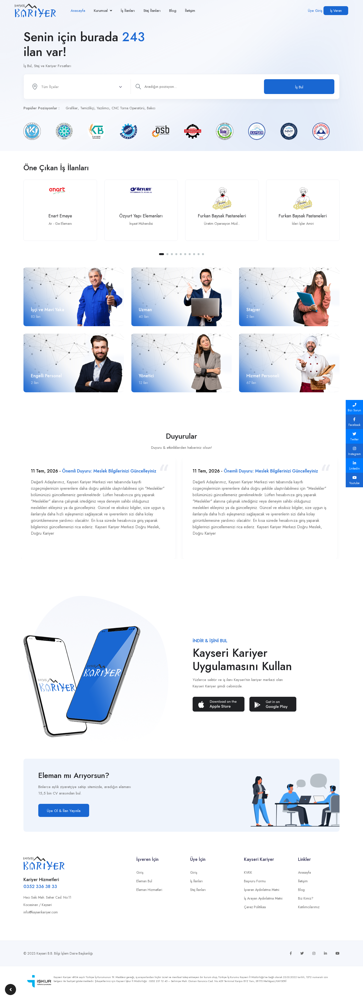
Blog (172, 10)
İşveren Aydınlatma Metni (261, 889)
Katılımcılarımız (309, 907)
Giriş (139, 872)
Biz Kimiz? (305, 898)
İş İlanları (128, 10)
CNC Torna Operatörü (128, 108)
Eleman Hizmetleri (149, 889)
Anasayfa (78, 10)
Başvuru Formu (255, 881)
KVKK (248, 872)
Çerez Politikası (255, 907)
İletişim (190, 10)
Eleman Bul (144, 881)
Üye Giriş (315, 10)
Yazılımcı (103, 108)
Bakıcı (151, 108)
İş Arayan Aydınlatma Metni (263, 898)
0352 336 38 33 (40, 886)
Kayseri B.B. (45, 953)
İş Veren (336, 10)
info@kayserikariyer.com (40, 912)
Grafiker (72, 108)
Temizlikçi (87, 108)
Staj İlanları (152, 10)
